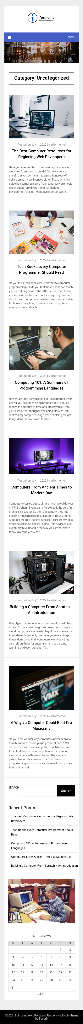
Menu (71, 37)
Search (13, 787)
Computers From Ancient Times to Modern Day (41, 857)
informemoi (58, 144)
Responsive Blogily (58, 1015)
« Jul (40, 994)
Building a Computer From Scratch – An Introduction (44, 865)
